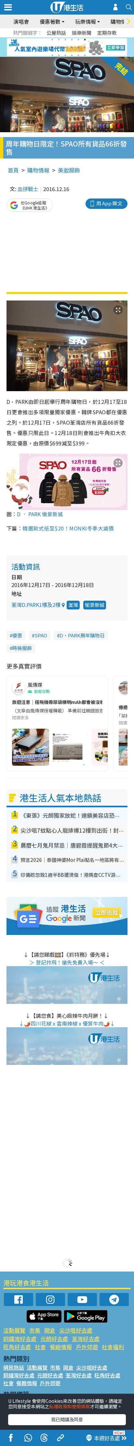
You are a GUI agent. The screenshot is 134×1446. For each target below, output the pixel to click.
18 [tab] (85, 55)
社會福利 (113, 1347)
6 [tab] (85, 39)
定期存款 (107, 32)
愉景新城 (94, 604)
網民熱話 (13, 1367)
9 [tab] (65, 47)
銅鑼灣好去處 (19, 1339)
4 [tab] (72, 39)
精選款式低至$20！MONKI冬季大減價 (68, 528)
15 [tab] (65, 55)
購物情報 (38, 170)
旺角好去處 (17, 1347)
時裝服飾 (22, 648)
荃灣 (73, 604)
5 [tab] (78, 39)
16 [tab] (72, 55)
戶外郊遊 (87, 1347)
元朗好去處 (54, 1339)
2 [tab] (59, 39)
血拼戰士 (28, 189)
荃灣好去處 (86, 1339)
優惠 (17, 635)
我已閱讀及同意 (67, 1419)
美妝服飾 (69, 170)
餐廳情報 (61, 1347)
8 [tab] (59, 47)
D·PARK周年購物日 (82, 635)
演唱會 (21, 21)
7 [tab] (52, 47)
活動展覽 (14, 1330)
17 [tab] (78, 55)
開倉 (49, 1330)
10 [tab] (72, 47)
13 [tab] (52, 55)
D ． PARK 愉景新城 (40, 514)
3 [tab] (65, 39)
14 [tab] (59, 55)
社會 (40, 1347)
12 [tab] (85, 47)
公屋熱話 (56, 32)
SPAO (40, 635)
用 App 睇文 (109, 203)
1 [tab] (52, 39)
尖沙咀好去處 (75, 1330)
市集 (34, 1330)
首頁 (13, 170)
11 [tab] (78, 47)
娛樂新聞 (81, 32)
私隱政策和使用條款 (69, 1406)
